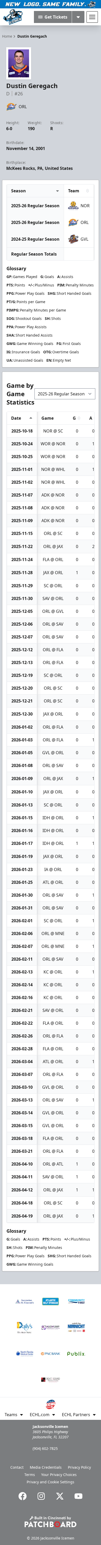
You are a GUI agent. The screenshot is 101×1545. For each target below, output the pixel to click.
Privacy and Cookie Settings (50, 1481)
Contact (17, 1467)
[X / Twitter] (60, 1496)
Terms (29, 1474)
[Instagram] (41, 1496)
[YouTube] (78, 1496)
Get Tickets (56, 17)
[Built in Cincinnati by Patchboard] (50, 1521)
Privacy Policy (79, 1467)
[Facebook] (22, 1496)
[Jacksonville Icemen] (13, 17)
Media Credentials (46, 1467)
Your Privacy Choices (59, 1474)
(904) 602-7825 (45, 1448)
